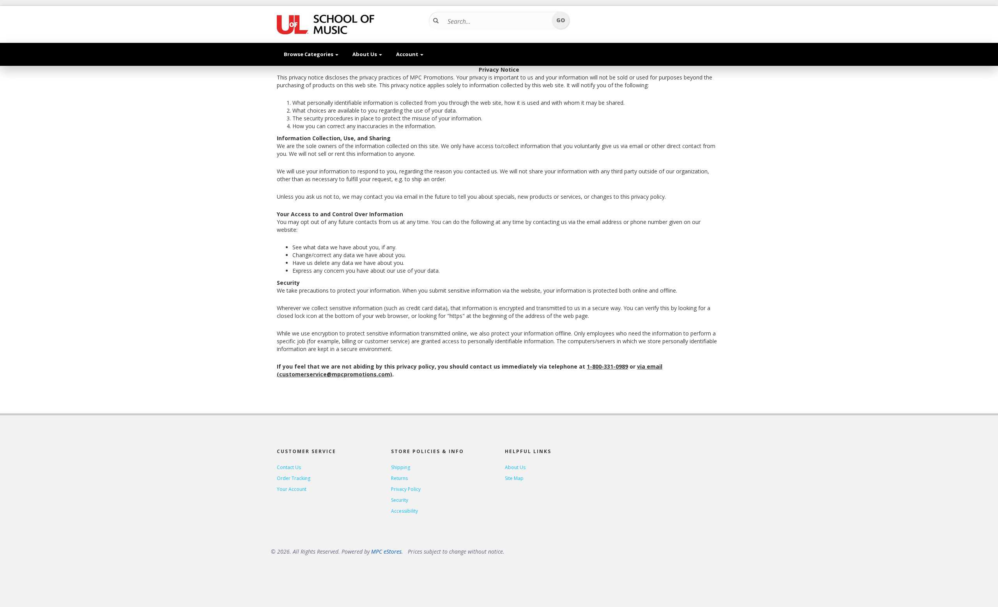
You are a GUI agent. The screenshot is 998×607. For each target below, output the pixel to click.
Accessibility (404, 511)
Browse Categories (309, 54)
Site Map (514, 478)
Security (399, 500)
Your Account (291, 489)
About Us (365, 54)
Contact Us (289, 467)
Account (407, 54)
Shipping (400, 467)
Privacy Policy (406, 489)
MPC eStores (386, 551)
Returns (399, 478)
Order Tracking (293, 478)
